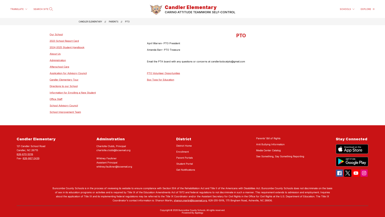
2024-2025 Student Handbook (67, 47)
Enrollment (182, 151)
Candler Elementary (90, 21)
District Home (184, 145)
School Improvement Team (65, 112)
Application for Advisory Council (68, 73)
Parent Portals (184, 157)
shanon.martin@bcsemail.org (190, 200)
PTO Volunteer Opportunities (163, 73)
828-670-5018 (25, 154)
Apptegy (199, 212)
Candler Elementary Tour (64, 79)
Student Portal (184, 163)
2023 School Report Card (64, 40)
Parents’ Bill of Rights (268, 138)
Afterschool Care (59, 66)
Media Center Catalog (268, 150)
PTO (127, 21)
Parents (113, 21)
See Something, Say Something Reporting (280, 156)
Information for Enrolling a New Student (73, 92)
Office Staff (56, 99)
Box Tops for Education (160, 79)
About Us (55, 53)
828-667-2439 (31, 158)
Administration (58, 60)
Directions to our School (64, 86)
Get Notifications (185, 169)
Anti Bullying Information (270, 144)
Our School (56, 34)
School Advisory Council (64, 105)
